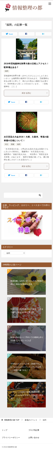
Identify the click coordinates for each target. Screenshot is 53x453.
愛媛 (12, 144)
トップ (4, 430)
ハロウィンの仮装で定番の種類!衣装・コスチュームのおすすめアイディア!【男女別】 (26, 395)
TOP (11, 420)
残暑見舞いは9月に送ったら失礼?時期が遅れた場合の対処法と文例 (26, 282)
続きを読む (26, 93)
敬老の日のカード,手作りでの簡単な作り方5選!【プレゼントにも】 (26, 338)
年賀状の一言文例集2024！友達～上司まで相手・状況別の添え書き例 (26, 310)
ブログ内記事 (33, 430)
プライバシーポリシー (11, 437)
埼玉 (6, 144)
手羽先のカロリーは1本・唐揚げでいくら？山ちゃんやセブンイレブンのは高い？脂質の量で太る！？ (26, 367)
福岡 (6, 71)
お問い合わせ (33, 437)
